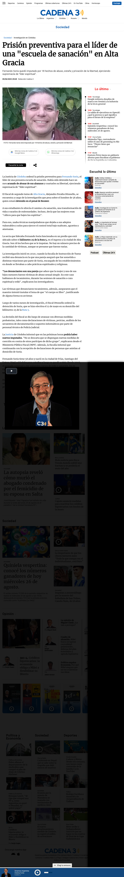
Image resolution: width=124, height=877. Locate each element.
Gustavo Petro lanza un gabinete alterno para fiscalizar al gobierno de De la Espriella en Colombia (104, 157)
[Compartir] (35, 165)
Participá (116, 3)
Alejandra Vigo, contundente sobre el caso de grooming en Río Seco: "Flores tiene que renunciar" (103, 143)
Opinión (29, 3)
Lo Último (40, 18)
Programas (38, 3)
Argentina (50, 18)
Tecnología (96, 97)
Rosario (74, 18)
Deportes (11, 3)
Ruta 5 (25, 309)
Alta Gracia (39, 194)
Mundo (84, 18)
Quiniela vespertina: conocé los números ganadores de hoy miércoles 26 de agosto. (103, 128)
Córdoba (62, 18)
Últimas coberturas (52, 3)
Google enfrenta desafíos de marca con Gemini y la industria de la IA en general (103, 101)
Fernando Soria (70, 176)
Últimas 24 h (66, 3)
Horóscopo (96, 3)
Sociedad (8, 38)
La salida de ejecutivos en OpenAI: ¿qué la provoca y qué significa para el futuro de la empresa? (104, 115)
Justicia (9, 334)
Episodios (98, 188)
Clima (87, 3)
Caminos (20, 3)
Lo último (102, 89)
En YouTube (78, 3)
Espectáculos (97, 166)
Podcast (95, 252)
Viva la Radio (96, 137)
